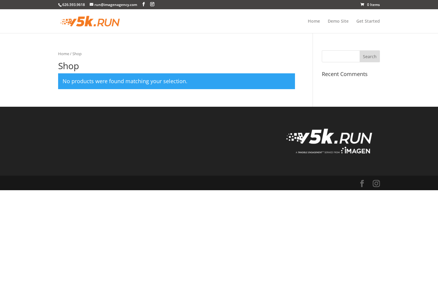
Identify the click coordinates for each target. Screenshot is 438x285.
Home (314, 21)
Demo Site (338, 21)
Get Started (368, 21)
